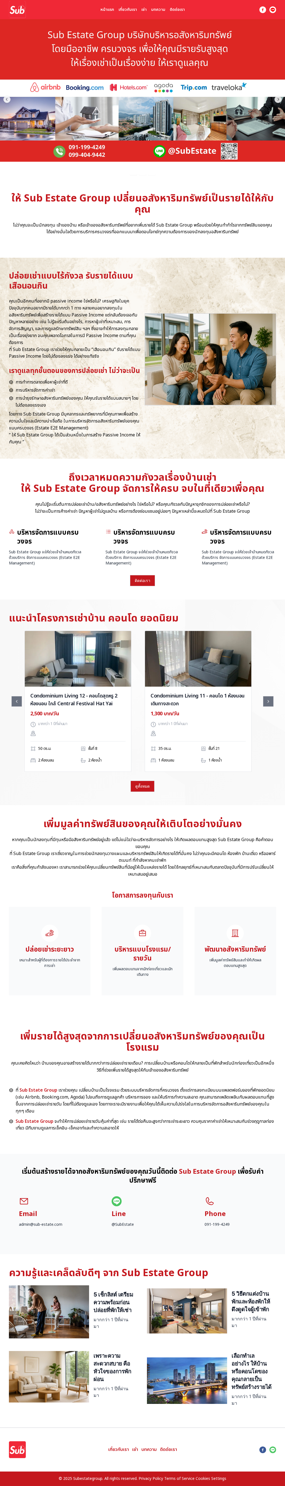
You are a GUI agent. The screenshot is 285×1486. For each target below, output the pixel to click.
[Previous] (16, 701)
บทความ (158, 10)
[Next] (268, 701)
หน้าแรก (107, 10)
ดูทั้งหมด (142, 786)
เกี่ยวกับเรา (128, 10)
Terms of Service (179, 1479)
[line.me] (272, 9)
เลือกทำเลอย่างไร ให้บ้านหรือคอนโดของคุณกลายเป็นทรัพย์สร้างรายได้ (252, 1371)
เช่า (144, 10)
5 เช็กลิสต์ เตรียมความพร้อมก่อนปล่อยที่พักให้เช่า (113, 1302)
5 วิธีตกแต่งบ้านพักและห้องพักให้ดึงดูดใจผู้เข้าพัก (251, 1301)
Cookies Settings (211, 1479)
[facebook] (262, 9)
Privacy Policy (151, 1479)
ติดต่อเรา (177, 10)
